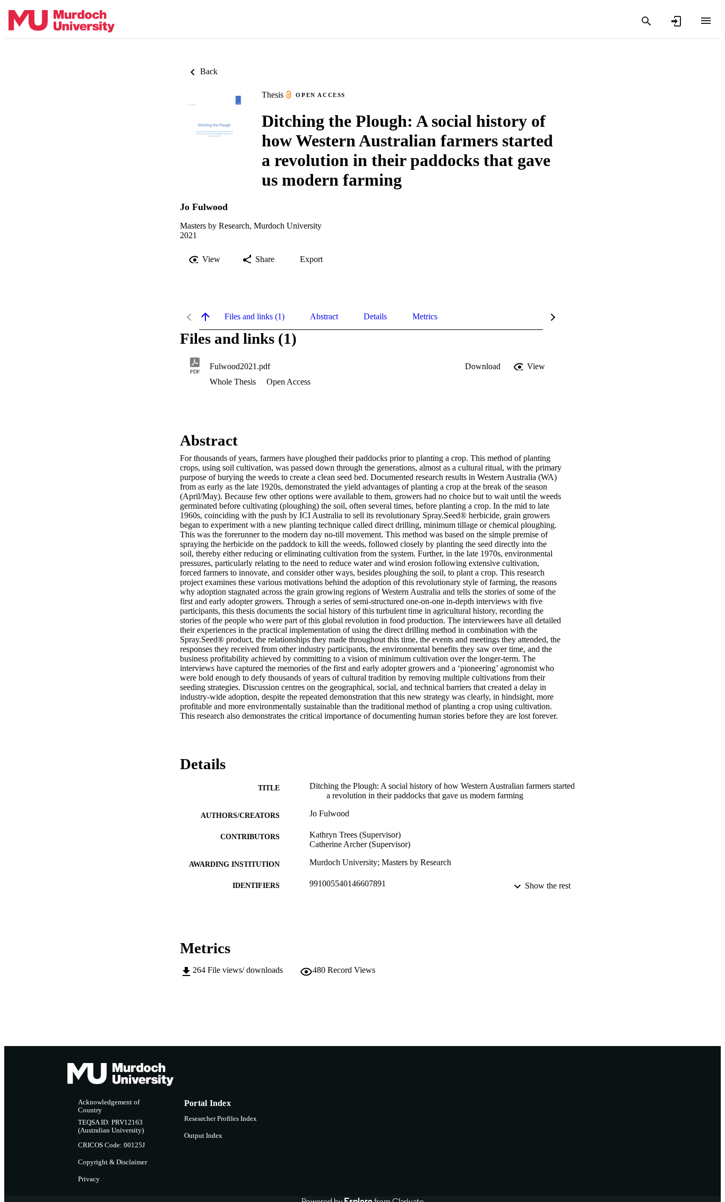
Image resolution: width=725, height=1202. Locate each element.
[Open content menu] (706, 20)
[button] (483, 366)
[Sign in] (676, 21)
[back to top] (205, 316)
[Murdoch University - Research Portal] (61, 21)
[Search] (646, 21)
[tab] (254, 316)
